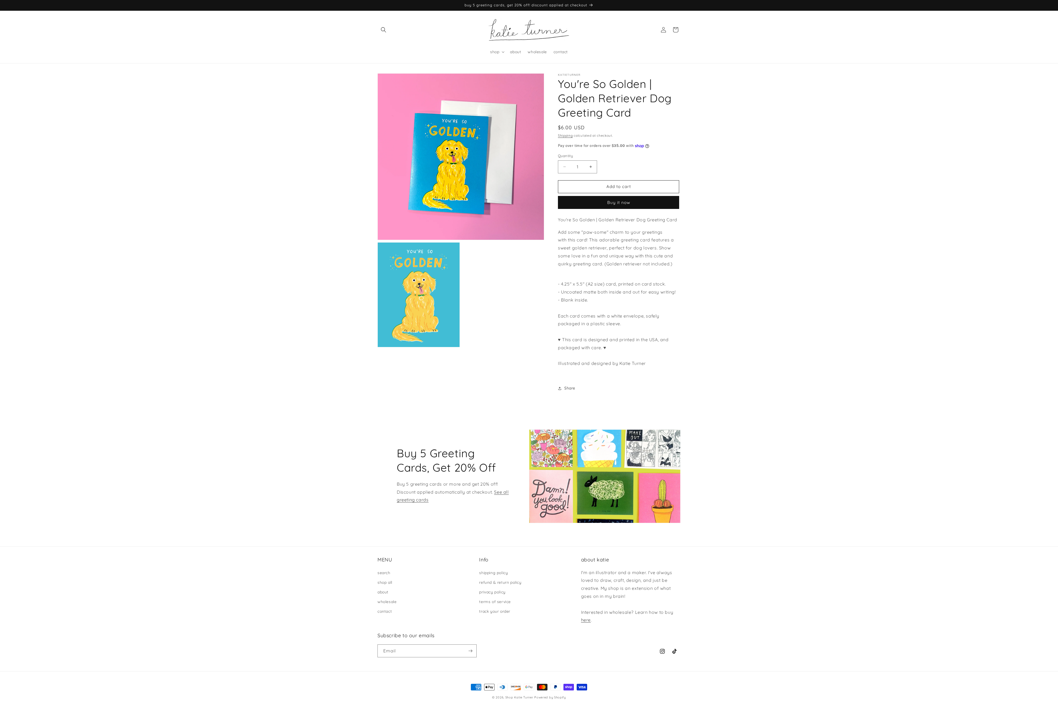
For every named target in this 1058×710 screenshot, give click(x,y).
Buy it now (618, 202)
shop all (384, 582)
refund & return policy (500, 582)
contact (384, 611)
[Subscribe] (470, 650)
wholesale (386, 601)
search (383, 572)
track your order (494, 611)
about (382, 592)
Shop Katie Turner (519, 697)
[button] (383, 30)
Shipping (565, 135)
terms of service (495, 601)
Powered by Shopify (550, 697)
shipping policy (493, 572)
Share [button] (569, 388)
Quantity (565, 156)
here (586, 620)
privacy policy (492, 592)
